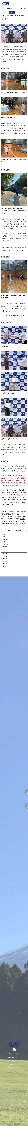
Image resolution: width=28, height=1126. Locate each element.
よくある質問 (11, 1064)
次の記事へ (19, 531)
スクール (20, 8)
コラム (5, 541)
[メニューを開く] (24, 4)
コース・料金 (11, 1061)
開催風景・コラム (11, 8)
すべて (5, 537)
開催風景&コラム (13, 1057)
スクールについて (13, 1054)
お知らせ (5, 539)
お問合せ (5, 526)
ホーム (3, 8)
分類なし (5, 546)
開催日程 (22, 519)
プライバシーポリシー (14, 1068)
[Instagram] (14, 1049)
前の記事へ (8, 531)
